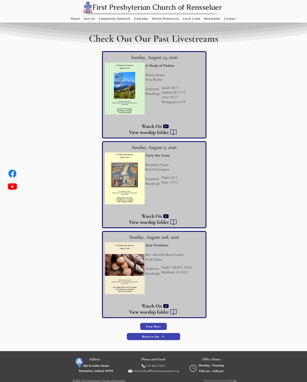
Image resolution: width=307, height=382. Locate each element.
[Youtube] (12, 186)
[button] (165, 19)
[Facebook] (12, 173)
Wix (235, 380)
